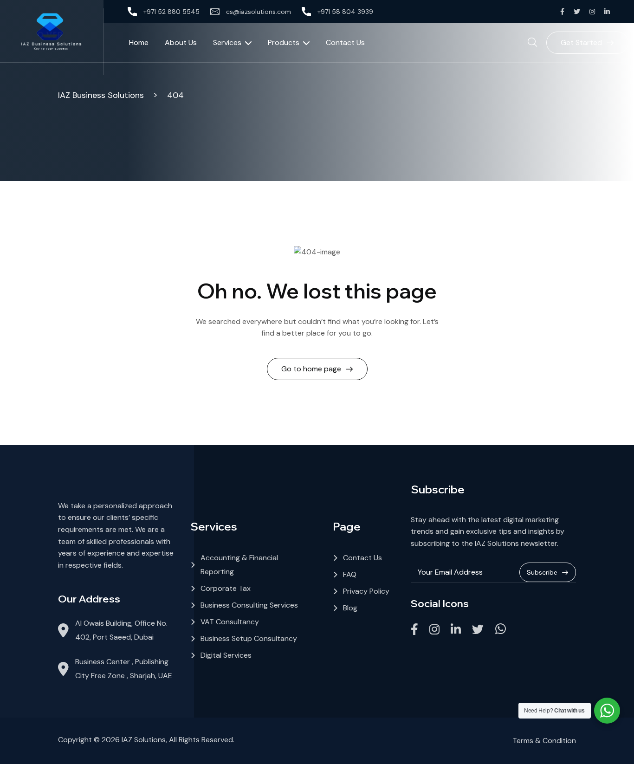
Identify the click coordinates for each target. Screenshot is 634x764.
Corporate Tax (226, 588)
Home (139, 42)
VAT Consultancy (230, 622)
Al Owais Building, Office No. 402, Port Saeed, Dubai (121, 630)
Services (227, 42)
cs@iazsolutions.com (258, 11)
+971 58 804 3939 (345, 11)
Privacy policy (366, 591)
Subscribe (542, 572)
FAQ (349, 574)
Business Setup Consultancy (249, 638)
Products (283, 42)
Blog (350, 608)
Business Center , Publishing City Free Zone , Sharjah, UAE (123, 668)
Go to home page (311, 369)
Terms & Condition (544, 740)
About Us (181, 42)
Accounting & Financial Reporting (239, 564)
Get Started (581, 42)
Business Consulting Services (249, 605)
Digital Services (226, 655)
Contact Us (345, 42)
